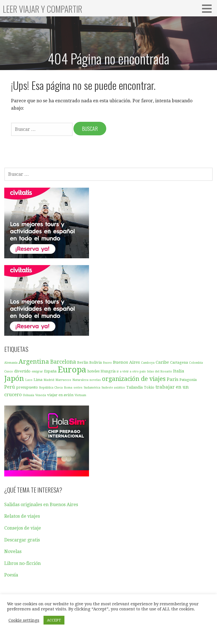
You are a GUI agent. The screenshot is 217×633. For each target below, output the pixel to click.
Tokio (149, 387)
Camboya (148, 363)
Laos (28, 380)
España (50, 371)
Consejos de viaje (22, 528)
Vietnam (80, 395)
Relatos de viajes (22, 516)
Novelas (12, 551)
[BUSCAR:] (42, 128)
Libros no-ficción (22, 563)
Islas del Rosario (159, 371)
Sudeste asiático (113, 387)
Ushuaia (28, 395)
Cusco (8, 371)
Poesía (11, 575)
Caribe (162, 362)
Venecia (40, 395)
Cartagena (179, 362)
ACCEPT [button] (54, 620)
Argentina (34, 361)
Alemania (11, 363)
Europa (72, 369)
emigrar (37, 371)
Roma (68, 387)
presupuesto (27, 387)
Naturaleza (80, 380)
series (78, 387)
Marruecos (63, 380)
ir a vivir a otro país (131, 371)
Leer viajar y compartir (42, 9)
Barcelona (63, 362)
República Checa (51, 387)
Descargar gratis (22, 540)
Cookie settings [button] (23, 620)
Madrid (49, 380)
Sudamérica (92, 387)
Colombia (196, 363)
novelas (95, 380)
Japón (14, 378)
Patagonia (188, 380)
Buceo (107, 363)
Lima (38, 380)
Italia (178, 371)
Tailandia (134, 387)
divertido (22, 371)
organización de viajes (134, 378)
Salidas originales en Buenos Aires (41, 504)
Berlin (82, 362)
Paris (172, 379)
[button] (209, 8)
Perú (9, 387)
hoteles (93, 371)
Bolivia (95, 362)
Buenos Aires (126, 362)
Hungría (108, 371)
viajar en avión (60, 395)
